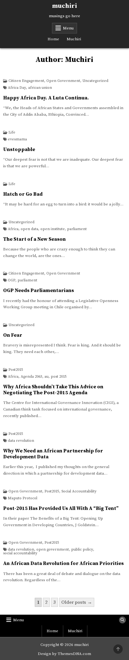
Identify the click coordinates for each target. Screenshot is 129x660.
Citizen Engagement (26, 81)
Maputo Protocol (22, 498)
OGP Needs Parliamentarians (38, 290)
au (46, 377)
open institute (52, 229)
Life (11, 132)
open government (52, 550)
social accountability (20, 553)
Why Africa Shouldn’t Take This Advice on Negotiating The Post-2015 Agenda (53, 390)
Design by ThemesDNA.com (64, 653)
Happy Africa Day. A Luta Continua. (46, 98)
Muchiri (74, 39)
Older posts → (76, 602)
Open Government (63, 81)
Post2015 (15, 370)
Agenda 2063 (31, 377)
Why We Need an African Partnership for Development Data (53, 454)
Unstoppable (19, 149)
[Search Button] (122, 620)
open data (29, 229)
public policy (82, 550)
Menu (68, 28)
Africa (13, 229)
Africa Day (17, 88)
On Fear (12, 335)
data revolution (21, 441)
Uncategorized (95, 81)
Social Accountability (78, 491)
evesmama (17, 139)
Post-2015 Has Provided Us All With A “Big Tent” (61, 508)
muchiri (64, 6)
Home (53, 39)
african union (40, 88)
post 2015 (59, 377)
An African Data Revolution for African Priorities (63, 563)
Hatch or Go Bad (23, 194)
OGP (11, 280)
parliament (77, 229)
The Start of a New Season (34, 239)
